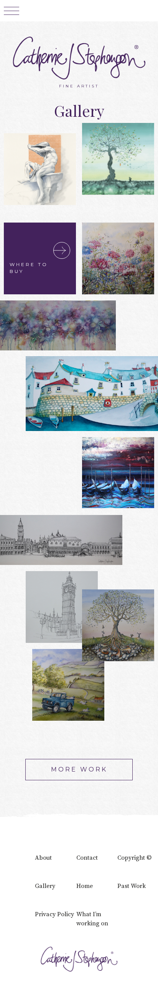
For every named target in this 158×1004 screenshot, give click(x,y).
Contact (87, 858)
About (43, 858)
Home (84, 886)
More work (79, 769)
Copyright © (134, 858)
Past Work (131, 886)
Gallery (45, 886)
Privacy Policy (54, 914)
